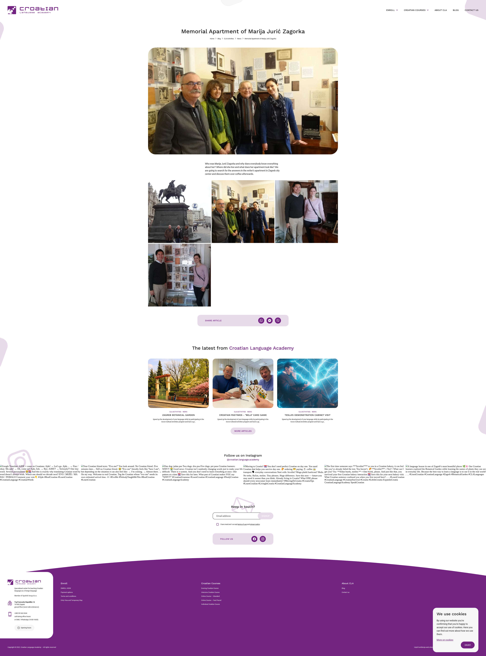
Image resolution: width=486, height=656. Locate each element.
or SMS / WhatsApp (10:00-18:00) (26, 620)
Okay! (468, 645)
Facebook (254, 539)
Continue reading (178, 391)
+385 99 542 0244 (20, 613)
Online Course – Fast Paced (211, 600)
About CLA (441, 10)
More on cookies (445, 640)
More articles (243, 431)
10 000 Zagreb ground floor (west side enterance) (26, 604)
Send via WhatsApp (261, 320)
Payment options (67, 592)
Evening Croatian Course (210, 588)
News (239, 39)
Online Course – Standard (210, 596)
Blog (456, 10)
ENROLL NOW (66, 588)
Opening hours (26, 628)
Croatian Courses (415, 10)
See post (40, 473)
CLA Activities (229, 39)
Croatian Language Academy (33, 10)
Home (212, 39)
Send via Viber (278, 320)
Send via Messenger (270, 320)
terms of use (242, 524)
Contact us (471, 10)
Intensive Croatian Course (210, 592)
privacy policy (255, 524)
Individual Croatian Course (210, 604)
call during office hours (22, 616)
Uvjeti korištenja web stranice (424, 647)
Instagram (263, 539)
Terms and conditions (68, 596)
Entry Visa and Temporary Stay (71, 600)
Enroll (390, 10)
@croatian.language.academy (243, 459)
